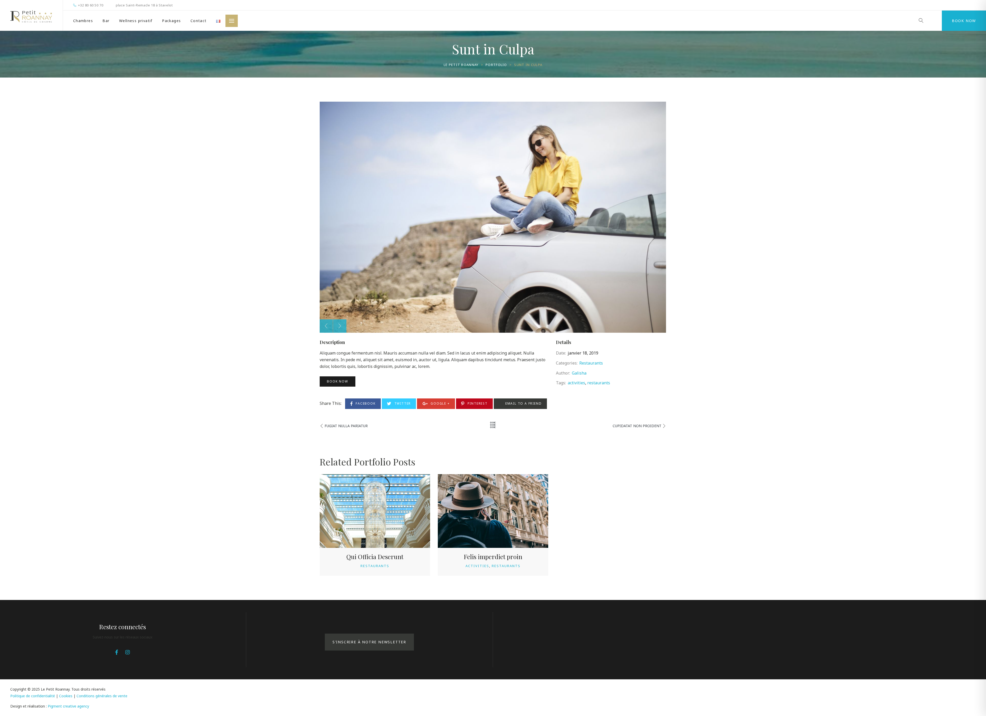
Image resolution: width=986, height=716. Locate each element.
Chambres (83, 20)
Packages (171, 20)
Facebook (364, 403)
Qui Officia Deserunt (374, 556)
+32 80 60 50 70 (90, 5)
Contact (199, 20)
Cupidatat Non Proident (637, 425)
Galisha (579, 373)
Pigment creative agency (68, 706)
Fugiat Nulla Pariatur (346, 425)
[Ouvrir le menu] (231, 21)
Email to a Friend (523, 403)
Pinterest (477, 403)
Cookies (65, 695)
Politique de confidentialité (32, 695)
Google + (439, 403)
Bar (105, 20)
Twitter (402, 403)
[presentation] (326, 326)
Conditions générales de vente (102, 695)
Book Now (964, 20)
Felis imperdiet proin (493, 556)
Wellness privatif (136, 20)
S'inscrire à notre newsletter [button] (369, 641)
